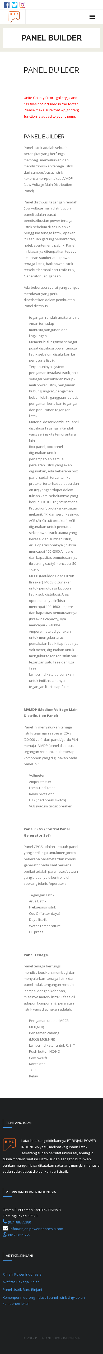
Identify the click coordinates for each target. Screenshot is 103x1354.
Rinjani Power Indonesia (22, 1274)
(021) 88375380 (19, 1222)
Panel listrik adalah (39, 147)
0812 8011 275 (19, 1235)
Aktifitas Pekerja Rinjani (21, 1282)
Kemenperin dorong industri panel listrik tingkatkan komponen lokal (44, 1300)
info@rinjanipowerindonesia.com (36, 1228)
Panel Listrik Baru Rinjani (22, 1289)
